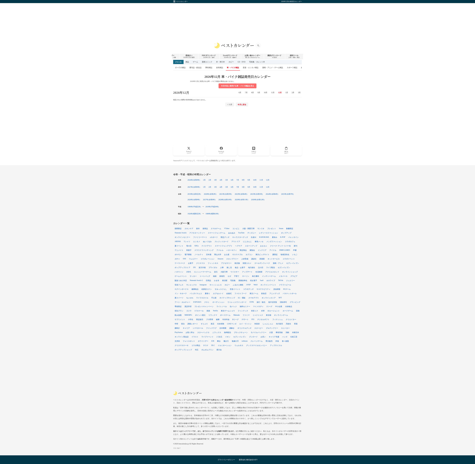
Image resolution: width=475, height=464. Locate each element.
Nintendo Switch (180, 233)
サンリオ (260, 229)
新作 (198, 229)
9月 (259, 92)
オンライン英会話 (182, 337)
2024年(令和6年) (272, 194)
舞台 (219, 341)
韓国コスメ (247, 263)
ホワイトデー (203, 341)
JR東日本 (295, 332)
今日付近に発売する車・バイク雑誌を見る (237, 86)
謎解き (232, 328)
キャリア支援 (274, 337)
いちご (294, 254)
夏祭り (207, 293)
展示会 (219, 350)
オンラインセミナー (182, 237)
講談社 (253, 259)
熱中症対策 (272, 302)
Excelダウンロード (230, 56)
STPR (251, 302)
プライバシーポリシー (226, 460)
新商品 (205, 229)
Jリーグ (269, 306)
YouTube (241, 233)
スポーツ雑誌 (292, 68)
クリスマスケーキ (182, 345)
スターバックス (203, 332)
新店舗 (237, 263)
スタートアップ (251, 246)
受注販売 (269, 341)
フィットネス (213, 263)
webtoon (245, 341)
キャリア (186, 328)
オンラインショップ (290, 272)
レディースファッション (268, 233)
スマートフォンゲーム (216, 233)
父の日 (260, 267)
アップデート (247, 272)
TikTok (280, 280)
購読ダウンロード (274, 56)
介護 (271, 332)
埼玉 (196, 350)
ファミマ (246, 315)
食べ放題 (285, 341)
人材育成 (244, 259)
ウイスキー (234, 272)
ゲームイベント (181, 276)
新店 (212, 324)
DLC (213, 345)
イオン (227, 337)
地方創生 (251, 267)
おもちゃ (263, 246)
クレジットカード (221, 242)
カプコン (249, 254)
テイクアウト (207, 246)
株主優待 (255, 276)
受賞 (295, 324)
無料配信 (227, 332)
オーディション (218, 302)
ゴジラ (188, 311)
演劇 (287, 332)
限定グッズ (225, 237)
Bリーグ (235, 319)
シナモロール (198, 328)
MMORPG (188, 315)
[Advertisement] (237, 20)
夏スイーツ (179, 298)
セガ (229, 276)
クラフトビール (285, 285)
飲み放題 (178, 315)
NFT (280, 298)
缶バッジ (233, 306)
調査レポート (193, 324)
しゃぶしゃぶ (268, 324)
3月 (299, 92)
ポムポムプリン (207, 350)
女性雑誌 (219, 68)
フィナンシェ (277, 319)
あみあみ (231, 233)
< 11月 (229, 104)
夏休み (274, 237)
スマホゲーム (216, 229)
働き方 (226, 341)
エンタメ (196, 242)
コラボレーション (207, 259)
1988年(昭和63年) (212, 214)
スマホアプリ (253, 298)
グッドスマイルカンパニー (256, 345)
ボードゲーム (225, 315)
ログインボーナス (182, 289)
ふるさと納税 (238, 285)
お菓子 (190, 263)
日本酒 (208, 254)
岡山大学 (217, 254)
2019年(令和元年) (194, 194)
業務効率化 (242, 280)
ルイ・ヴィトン (245, 324)
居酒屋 (262, 259)
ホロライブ (270, 280)
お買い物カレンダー (252, 56)
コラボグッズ (248, 289)
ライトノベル (221, 306)
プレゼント (271, 229)
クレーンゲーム (256, 341)
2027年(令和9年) (194, 187)
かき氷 (216, 280)
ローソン (245, 276)
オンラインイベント (268, 285)
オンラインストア (269, 298)
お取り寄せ (190, 332)
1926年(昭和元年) (194, 214)
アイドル (272, 250)
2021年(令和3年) (225, 194)
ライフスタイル (202, 298)
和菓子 (188, 250)
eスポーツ (214, 237)
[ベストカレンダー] (234, 45)
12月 (280, 92)
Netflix (215, 311)
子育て (236, 276)
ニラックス (216, 332)
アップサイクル (276, 345)
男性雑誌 (208, 68)
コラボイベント (289, 259)
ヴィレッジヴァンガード (237, 302)
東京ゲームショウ (228, 311)
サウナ (205, 345)
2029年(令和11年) (241, 200)
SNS (184, 259)
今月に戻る (242, 104)
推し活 (229, 267)
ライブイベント (207, 337)
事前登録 (279, 332)
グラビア (293, 276)
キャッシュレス (216, 285)
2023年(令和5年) (256, 194)
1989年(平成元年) (194, 207)
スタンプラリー (232, 259)
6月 (240, 92)
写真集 (233, 280)
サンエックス (191, 285)
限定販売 (199, 319)
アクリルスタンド (272, 272)
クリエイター (291, 319)
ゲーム (195, 62)
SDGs (196, 246)
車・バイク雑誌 (233, 68)
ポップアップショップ (183, 350)
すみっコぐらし (221, 289)
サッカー (193, 276)
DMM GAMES (284, 250)
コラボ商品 (195, 345)
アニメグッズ (274, 293)
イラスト (194, 337)
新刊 (295, 246)
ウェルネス (239, 345)
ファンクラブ (211, 328)
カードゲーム (288, 311)
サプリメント (180, 319)
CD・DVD (241, 62)
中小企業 (278, 306)
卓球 (262, 311)
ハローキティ (231, 250)
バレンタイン (293, 237)
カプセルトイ (218, 293)
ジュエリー (290, 280)
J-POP (248, 285)
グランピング (295, 302)
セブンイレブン (284, 267)
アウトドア (235, 242)
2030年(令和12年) (257, 200)
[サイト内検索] (258, 45)
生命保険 (220, 324)
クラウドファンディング (204, 250)
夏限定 (275, 254)
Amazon (220, 259)
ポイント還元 (200, 315)
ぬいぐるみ (207, 242)
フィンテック (243, 311)
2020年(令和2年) (210, 194)
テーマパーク (180, 263)
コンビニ (235, 229)
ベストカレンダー (182, 1)
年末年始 (225, 319)
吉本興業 (222, 328)
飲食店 (263, 293)
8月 (252, 92)
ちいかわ (189, 298)
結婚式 (229, 293)
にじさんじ (247, 242)
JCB (212, 341)
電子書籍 (188, 254)
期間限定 (178, 229)
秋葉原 (257, 324)
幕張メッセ (259, 242)
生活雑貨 (258, 272)
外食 (277, 341)
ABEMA (178, 241)
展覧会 (252, 250)
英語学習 (188, 306)
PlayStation (179, 332)
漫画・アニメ (278, 263)
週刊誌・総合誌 (195, 68)
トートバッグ (205, 276)
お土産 (226, 254)
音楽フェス (179, 285)
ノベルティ (198, 254)
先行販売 (279, 324)
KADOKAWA (264, 237)
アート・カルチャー (182, 302)
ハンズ (284, 337)
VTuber (226, 228)
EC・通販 (241, 298)
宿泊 (183, 324)
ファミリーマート (200, 237)
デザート (245, 319)
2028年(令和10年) (225, 200)
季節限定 (178, 306)
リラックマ (212, 315)
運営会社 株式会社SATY (248, 460)
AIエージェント (273, 311)
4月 (221, 180)
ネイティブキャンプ (227, 298)
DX (194, 267)
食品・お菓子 (240, 267)
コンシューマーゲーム (202, 272)
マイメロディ (258, 306)
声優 (295, 250)
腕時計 (177, 328)
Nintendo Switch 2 (196, 280)
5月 (226, 180)
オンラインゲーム (281, 315)
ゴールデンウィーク (262, 263)
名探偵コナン (206, 289)
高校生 (288, 324)
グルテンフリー (272, 328)
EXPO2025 (197, 302)
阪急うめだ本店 (181, 280)
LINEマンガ (231, 324)
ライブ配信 (270, 267)
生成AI (253, 237)
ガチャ (177, 259)
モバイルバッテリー (258, 332)
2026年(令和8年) (194, 180)
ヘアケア (238, 246)
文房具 (177, 341)
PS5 (252, 319)
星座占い (189, 56)
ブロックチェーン (241, 332)
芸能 (297, 311)
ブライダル (213, 267)
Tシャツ (187, 242)
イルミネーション (225, 345)
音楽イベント (235, 289)
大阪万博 (224, 272)
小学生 (190, 319)
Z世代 (188, 272)
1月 (286, 92)
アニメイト (179, 250)
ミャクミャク (258, 315)
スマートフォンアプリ (223, 246)
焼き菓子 (253, 280)
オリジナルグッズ (244, 328)
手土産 (213, 298)
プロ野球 (209, 319)
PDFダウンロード (209, 56)
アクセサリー (226, 263)
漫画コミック (207, 62)
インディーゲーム (269, 276)
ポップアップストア (182, 267)
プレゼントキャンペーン (204, 306)
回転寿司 (283, 302)
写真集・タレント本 (257, 62)
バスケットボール (290, 293)
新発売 (222, 276)
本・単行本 (220, 62)
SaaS (261, 280)
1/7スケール (199, 311)
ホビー (231, 62)
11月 (272, 92)
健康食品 (194, 289)
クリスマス (200, 263)
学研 (176, 324)
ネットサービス (274, 259)
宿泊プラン (179, 311)
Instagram (203, 285)
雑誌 (187, 62)
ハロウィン (179, 272)
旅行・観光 (261, 302)
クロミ (206, 302)
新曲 (208, 311)
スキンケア (189, 229)
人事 (222, 267)
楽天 (216, 272)
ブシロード (253, 337)
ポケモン (178, 254)
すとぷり (204, 324)
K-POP (282, 237)
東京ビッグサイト (262, 254)
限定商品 (243, 250)
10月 (265, 92)
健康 (217, 319)
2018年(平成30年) (212, 207)
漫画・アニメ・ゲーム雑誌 (272, 68)
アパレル (219, 250)
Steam (281, 228)
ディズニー (251, 233)
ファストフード (241, 293)
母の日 (188, 246)
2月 (293, 92)
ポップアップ (286, 233)
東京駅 (224, 280)
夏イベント (179, 246)
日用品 (208, 280)
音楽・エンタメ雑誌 (250, 68)
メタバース (283, 276)
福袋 (214, 276)
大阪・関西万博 (248, 229)
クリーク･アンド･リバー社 (280, 246)
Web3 (256, 285)
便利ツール (294, 56)
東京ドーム (254, 293)
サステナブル (237, 254)
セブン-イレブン (239, 337)
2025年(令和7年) (287, 194)
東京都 (268, 315)
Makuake (236, 315)
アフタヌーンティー (197, 233)
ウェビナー (193, 259)
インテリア (262, 250)
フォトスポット (189, 341)
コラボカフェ (290, 242)
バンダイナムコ (196, 293)
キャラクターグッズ (240, 237)
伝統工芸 (293, 337)
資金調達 (276, 289)
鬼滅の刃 (235, 341)
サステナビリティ (263, 289)
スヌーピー (258, 328)
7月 (246, 92)
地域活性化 (285, 254)
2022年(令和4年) (241, 194)
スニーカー (285, 328)
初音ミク (254, 311)
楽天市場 (202, 267)
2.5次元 (219, 337)
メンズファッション (274, 242)
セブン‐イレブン (292, 263)
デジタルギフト (263, 319)
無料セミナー (245, 306)
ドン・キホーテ (181, 293)
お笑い (263, 337)
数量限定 (289, 229)
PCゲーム (287, 289)
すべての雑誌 (180, 68)
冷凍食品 (288, 306)
